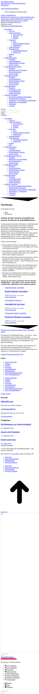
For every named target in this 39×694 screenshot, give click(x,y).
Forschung (8, 367)
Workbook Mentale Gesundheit (18, 317)
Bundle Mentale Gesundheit (16, 291)
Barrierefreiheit (9, 461)
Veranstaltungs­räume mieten (13, 373)
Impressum (8, 457)
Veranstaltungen (10, 371)
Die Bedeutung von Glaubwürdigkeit (16, 424)
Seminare (8, 364)
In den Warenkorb (10, 297)
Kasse (16, 8)
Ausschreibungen (10, 369)
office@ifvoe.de (6, 3)
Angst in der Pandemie (10, 432)
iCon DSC (15, 454)
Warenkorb (5, 5)
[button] (19, 115)
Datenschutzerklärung (12, 459)
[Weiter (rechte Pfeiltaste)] (3, 655)
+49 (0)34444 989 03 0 (18, 3)
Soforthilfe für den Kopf (15, 304)
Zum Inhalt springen (7, 1)
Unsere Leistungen (11, 362)
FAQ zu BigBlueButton (12, 374)
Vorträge (7, 365)
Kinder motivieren (8, 440)
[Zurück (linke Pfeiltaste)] (1, 655)
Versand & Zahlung (11, 462)
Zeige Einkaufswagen (8, 8)
